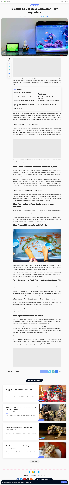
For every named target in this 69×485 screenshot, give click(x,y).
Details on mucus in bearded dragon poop (20, 446)
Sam (21, 16)
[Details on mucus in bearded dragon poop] (52, 450)
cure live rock (46, 286)
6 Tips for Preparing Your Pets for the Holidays (19, 390)
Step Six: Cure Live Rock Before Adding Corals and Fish (48, 101)
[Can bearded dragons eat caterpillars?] (52, 431)
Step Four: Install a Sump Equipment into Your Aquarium (49, 97)
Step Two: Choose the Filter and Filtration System (46, 93)
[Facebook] (18, 479)
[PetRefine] (7, 1)
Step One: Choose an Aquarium (23, 92)
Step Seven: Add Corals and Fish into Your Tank (24, 105)
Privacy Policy (20, 482)
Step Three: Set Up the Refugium (24, 96)
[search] (60, 1)
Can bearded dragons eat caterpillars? (19, 427)
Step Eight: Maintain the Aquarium (47, 104)
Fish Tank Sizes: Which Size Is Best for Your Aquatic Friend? (31, 332)
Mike (8, 411)
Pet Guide (34, 5)
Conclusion (19, 108)
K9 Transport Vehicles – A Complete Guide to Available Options (21, 408)
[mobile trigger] (2, 1)
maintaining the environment (31, 119)
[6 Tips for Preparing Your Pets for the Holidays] (52, 393)
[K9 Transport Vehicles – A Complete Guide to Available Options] (52, 412)
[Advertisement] (37, 67)
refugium (16, 194)
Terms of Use (28, 482)
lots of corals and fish (21, 132)
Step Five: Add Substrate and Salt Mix (25, 100)
